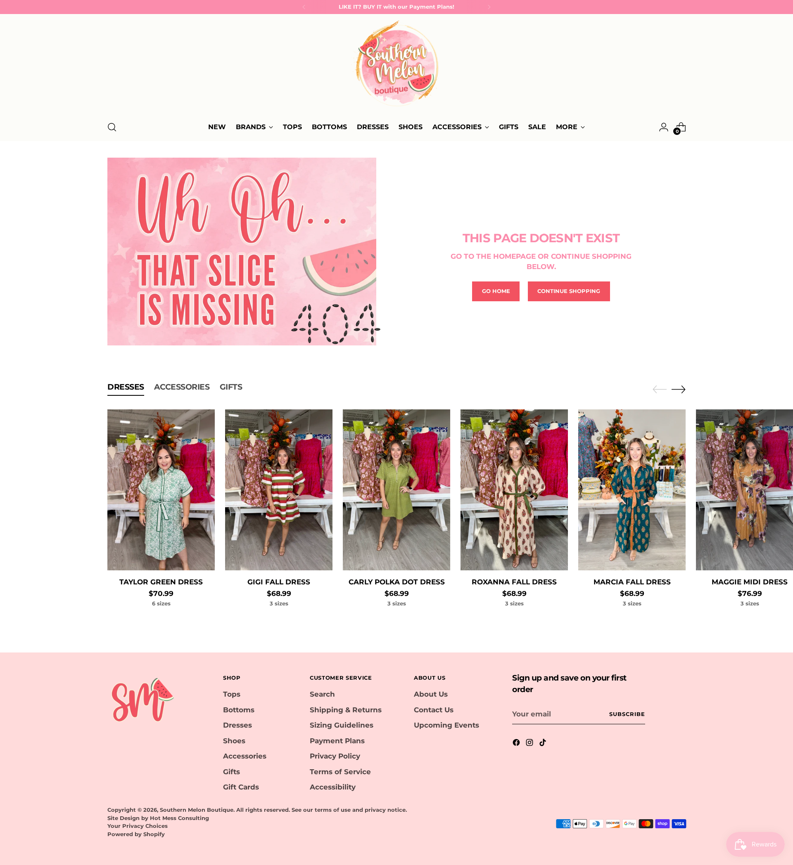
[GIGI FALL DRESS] (278, 489)
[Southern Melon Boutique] (396, 66)
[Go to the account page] (663, 127)
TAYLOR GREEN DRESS (161, 582)
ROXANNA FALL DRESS (514, 582)
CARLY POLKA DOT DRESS (397, 582)
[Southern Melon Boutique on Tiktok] (543, 744)
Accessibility (333, 787)
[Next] (489, 7)
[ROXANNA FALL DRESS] (514, 489)
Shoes (234, 741)
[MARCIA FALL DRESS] (632, 489)
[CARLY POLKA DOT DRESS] (396, 489)
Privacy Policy (335, 756)
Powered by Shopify (136, 834)
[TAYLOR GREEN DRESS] (161, 489)
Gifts (231, 772)
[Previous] (304, 7)
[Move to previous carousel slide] (660, 390)
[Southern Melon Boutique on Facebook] (517, 744)
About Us (431, 694)
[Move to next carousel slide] (679, 389)
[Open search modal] (112, 127)
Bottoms (238, 710)
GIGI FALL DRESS (278, 582)
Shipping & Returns (346, 710)
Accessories (244, 756)
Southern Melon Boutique (196, 809)
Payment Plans (337, 741)
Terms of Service (340, 772)
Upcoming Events (446, 725)
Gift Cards (241, 787)
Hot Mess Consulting (179, 818)
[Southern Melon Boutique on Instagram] (530, 744)
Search (322, 694)
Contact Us (433, 710)
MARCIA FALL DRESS (632, 582)
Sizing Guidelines (341, 725)
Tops (231, 694)
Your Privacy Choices (137, 825)
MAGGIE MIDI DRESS (750, 582)
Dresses (237, 725)
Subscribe (627, 714)
